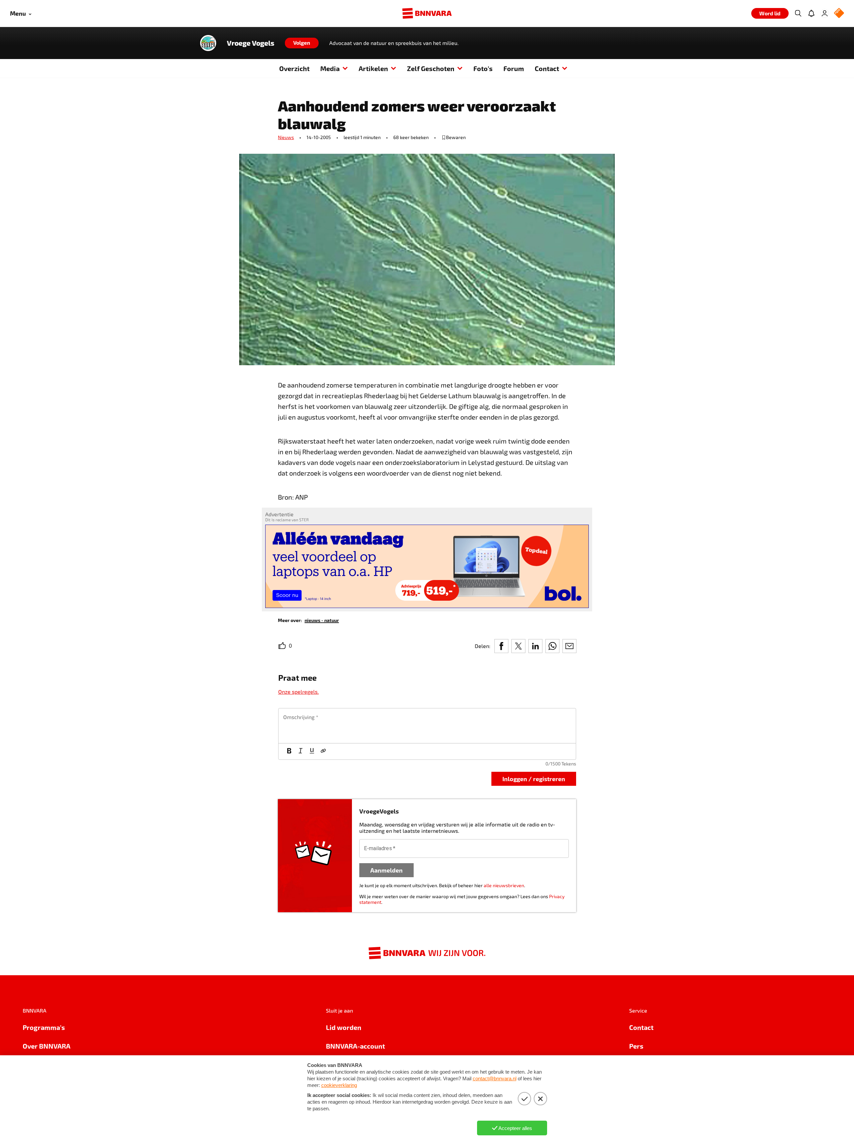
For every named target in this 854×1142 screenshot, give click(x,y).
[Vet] (289, 751)
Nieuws (286, 137)
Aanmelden (386, 870)
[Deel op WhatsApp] (552, 646)
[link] (322, 620)
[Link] (323, 751)
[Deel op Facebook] (501, 646)
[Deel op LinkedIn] (535, 646)
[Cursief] (300, 751)
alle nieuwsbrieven (504, 885)
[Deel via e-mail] (569, 646)
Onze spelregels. (298, 691)
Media (330, 68)
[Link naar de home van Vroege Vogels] (208, 43)
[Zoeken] (798, 13)
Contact (547, 68)
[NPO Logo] (839, 13)
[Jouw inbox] (811, 13)
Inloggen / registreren (533, 778)
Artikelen (373, 68)
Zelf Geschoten (430, 68)
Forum (513, 68)
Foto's (483, 68)
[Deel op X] (518, 646)
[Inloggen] (825, 13)
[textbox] (427, 725)
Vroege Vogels (250, 43)
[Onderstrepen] (312, 751)
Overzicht (294, 68)
